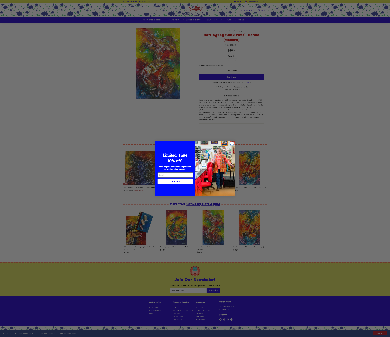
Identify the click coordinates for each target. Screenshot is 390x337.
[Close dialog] (232, 143)
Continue (175, 181)
